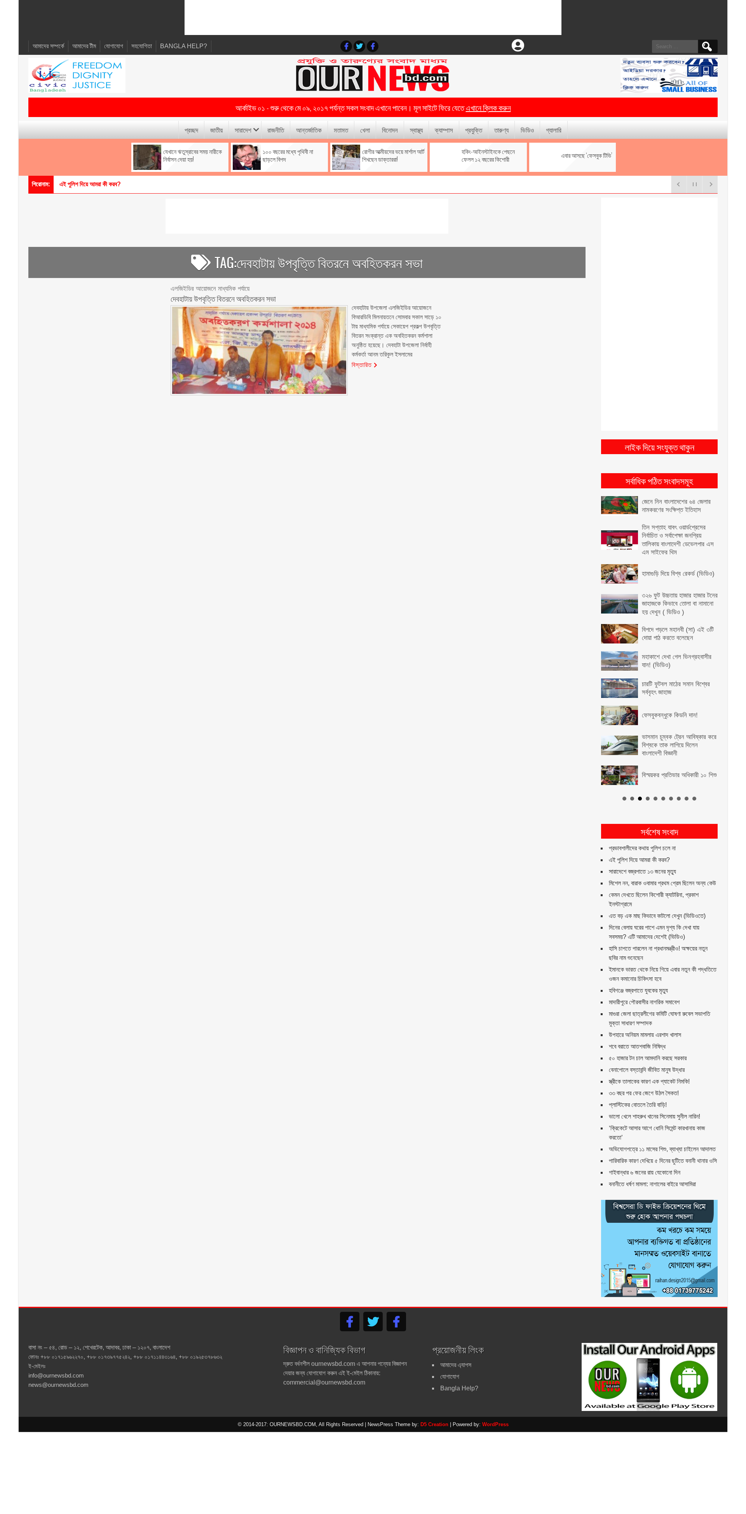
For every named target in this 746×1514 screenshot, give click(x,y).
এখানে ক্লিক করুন (488, 107)
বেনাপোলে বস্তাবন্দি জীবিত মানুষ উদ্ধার (647, 1069)
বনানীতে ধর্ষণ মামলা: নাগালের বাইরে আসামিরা (652, 1184)
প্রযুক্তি (473, 130)
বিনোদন (390, 130)
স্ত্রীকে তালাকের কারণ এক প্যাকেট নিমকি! (649, 1081)
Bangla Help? (183, 46)
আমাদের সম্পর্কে (48, 46)
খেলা (365, 130)
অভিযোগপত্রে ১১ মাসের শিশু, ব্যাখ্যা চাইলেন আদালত (662, 1149)
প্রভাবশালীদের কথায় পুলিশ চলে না (642, 848)
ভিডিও (527, 130)
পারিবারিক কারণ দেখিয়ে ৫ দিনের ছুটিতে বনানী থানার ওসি (663, 1160)
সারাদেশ (243, 130)
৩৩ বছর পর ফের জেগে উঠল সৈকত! (644, 1093)
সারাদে (65, 184)
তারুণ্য (501, 130)
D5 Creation (434, 1424)
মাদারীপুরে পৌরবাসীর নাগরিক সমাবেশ (644, 1002)
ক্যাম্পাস (444, 130)
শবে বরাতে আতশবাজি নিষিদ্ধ (637, 1046)
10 (694, 799)
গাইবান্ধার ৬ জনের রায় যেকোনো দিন (644, 1172)
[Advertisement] (373, 17)
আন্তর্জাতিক (309, 130)
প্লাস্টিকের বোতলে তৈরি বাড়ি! (638, 1104)
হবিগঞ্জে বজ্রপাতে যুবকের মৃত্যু (638, 990)
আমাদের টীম (84, 46)
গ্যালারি (553, 130)
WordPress (495, 1424)
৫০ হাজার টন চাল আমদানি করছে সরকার (648, 1058)
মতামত (341, 130)
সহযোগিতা (141, 46)
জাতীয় (216, 130)
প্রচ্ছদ (191, 130)
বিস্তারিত (362, 364)
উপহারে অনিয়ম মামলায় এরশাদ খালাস (645, 1034)
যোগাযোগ (113, 46)
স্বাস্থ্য (416, 130)
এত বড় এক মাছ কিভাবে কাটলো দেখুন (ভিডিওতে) (657, 916)
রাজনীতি (275, 130)
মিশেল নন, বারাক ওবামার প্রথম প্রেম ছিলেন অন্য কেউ (662, 883)
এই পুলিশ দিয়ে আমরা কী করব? (639, 860)
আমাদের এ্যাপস (455, 1365)
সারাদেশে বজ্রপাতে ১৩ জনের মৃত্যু (642, 871)
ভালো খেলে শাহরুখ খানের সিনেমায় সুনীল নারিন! (654, 1116)
